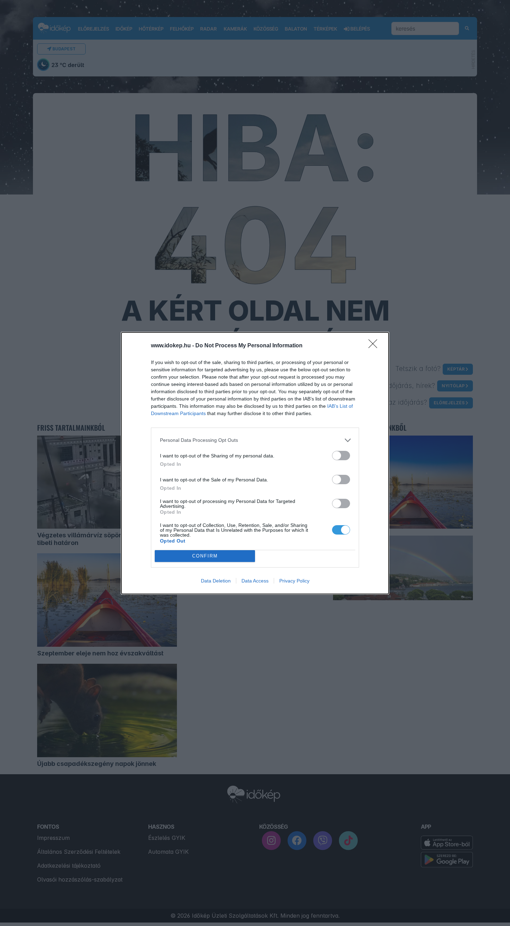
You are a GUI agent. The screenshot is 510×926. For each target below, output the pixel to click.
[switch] (341, 455)
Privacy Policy (294, 581)
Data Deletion (216, 581)
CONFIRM (205, 556)
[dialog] (255, 463)
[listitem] (255, 440)
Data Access (255, 581)
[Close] (375, 346)
